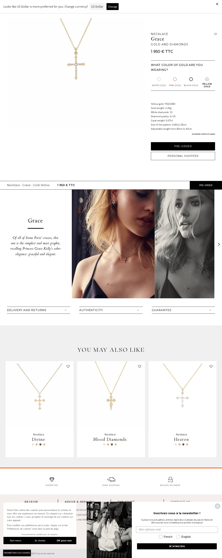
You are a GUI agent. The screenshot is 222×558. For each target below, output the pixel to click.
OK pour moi (64, 540)
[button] (67, 367)
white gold (159, 85)
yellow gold (207, 85)
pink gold (175, 85)
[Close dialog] (218, 506)
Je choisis (40, 540)
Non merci (15, 540)
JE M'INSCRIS (177, 546)
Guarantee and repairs (78, 520)
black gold (191, 85)
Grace (158, 39)
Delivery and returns (77, 510)
